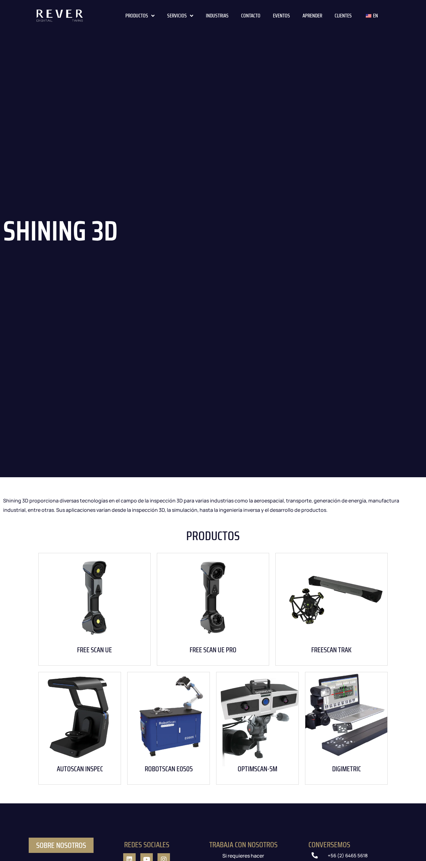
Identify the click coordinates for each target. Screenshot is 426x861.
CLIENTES (343, 16)
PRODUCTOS (136, 16)
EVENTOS (281, 16)
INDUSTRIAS (217, 16)
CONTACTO (250, 16)
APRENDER (312, 16)
